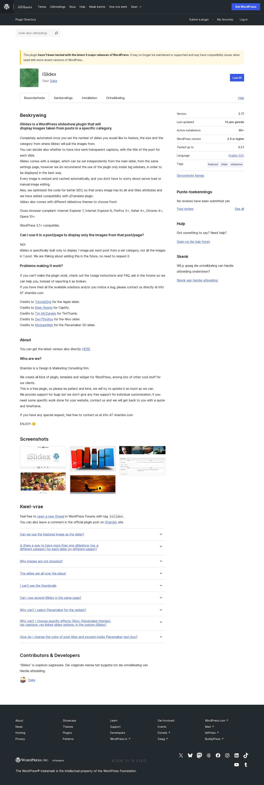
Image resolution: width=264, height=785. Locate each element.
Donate (164, 732)
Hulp (241, 98)
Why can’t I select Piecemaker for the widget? (53, 610)
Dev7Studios (44, 319)
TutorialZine (43, 302)
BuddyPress (214, 739)
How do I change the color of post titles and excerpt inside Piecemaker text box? (78, 637)
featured (213, 164)
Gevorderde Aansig (190, 175)
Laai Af (237, 77)
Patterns (68, 739)
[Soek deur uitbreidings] (56, 33)
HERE (86, 349)
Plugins (67, 732)
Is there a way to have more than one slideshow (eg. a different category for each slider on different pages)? (59, 547)
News (19, 726)
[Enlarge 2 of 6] (61, 477)
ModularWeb (44, 325)
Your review (185, 209)
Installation (89, 98)
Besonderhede (34, 98)
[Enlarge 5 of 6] (160, 451)
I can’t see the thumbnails (38, 585)
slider (224, 164)
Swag (163, 739)
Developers (117, 732)
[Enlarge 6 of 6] (160, 463)
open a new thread (50, 516)
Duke (53, 81)
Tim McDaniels (45, 313)
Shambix (111, 522)
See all (239, 209)
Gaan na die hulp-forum (193, 242)
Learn (113, 720)
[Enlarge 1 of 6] (61, 451)
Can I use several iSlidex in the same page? (50, 598)
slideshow (237, 164)
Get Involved (166, 720)
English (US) (236, 155)
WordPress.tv (120, 739)
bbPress (212, 732)
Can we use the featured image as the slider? (52, 534)
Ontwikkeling (115, 98)
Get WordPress (245, 6)
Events (162, 726)
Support (115, 726)
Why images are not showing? (41, 561)
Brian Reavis (44, 308)
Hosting (20, 732)
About (19, 720)
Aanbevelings (63, 98)
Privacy (20, 739)
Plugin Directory (25, 19)
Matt (209, 726)
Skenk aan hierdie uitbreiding (197, 280)
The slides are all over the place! (43, 573)
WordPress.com (216, 720)
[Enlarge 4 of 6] (111, 480)
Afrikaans (58, 760)
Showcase (69, 720)
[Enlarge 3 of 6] (111, 451)
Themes (68, 726)
